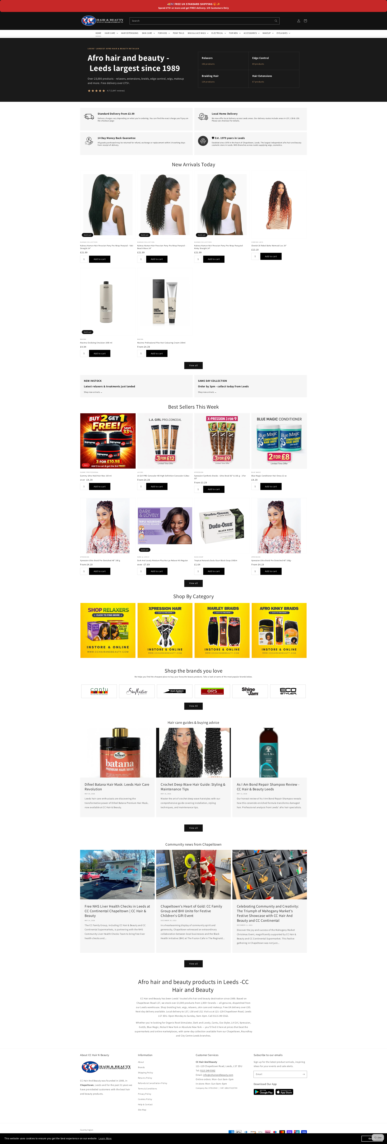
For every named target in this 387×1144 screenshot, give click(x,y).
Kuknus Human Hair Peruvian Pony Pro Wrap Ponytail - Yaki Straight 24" (106, 247)
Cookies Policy (145, 1099)
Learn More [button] (105, 1138)
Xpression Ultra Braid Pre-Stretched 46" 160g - (271, 560)
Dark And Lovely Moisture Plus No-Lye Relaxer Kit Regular (162, 560)
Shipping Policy (145, 1072)
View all (193, 365)
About (141, 1062)
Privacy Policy (144, 1094)
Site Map (142, 1109)
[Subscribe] (303, 1074)
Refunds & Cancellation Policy (152, 1083)
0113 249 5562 (207, 1070)
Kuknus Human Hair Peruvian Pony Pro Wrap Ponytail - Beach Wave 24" (161, 247)
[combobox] (204, 21)
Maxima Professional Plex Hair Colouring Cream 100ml (161, 342)
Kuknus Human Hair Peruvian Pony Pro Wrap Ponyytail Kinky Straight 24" (218, 247)
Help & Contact (145, 1104)
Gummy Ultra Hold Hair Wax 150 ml (96, 475)
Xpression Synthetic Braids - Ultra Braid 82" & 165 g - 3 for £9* (220, 477)
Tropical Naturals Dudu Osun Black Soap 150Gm (215, 560)
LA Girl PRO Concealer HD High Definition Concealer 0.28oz (163, 475)
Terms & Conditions (147, 1088)
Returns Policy (145, 1078)
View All (193, 705)
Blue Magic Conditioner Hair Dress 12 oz (269, 475)
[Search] (276, 21)
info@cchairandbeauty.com (218, 1075)
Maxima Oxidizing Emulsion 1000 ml (96, 342)
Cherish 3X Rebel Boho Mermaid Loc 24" (269, 245)
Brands (141, 1067)
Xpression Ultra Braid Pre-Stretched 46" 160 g (100, 560)
